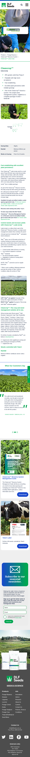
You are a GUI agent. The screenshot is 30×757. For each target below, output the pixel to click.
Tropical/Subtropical (8, 714)
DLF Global (15, 748)
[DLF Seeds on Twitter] (4, 737)
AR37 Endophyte (15, 747)
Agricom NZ (15, 754)
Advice (17, 697)
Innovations (18, 694)
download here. (10, 337)
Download (23, 494)
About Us (18, 702)
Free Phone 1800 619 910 (15, 730)
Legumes (5, 699)
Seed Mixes (5, 717)
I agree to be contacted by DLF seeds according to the (16, 617)
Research (18, 699)
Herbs (4, 707)
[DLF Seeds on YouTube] (26, 737)
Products (3, 55)
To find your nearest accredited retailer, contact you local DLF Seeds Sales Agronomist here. (13, 203)
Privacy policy (18, 617)
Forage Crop (6, 712)
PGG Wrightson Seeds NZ (15, 752)
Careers (17, 704)
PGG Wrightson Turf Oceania (15, 750)
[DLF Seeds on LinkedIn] (11, 737)
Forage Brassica (11, 55)
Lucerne (4, 702)
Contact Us (18, 707)
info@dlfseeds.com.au (15, 728)
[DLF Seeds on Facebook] (19, 737)
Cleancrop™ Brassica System (9, 57)
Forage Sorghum (7, 709)
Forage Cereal (6, 704)
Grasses (4, 697)
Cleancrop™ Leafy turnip (7, 58)
